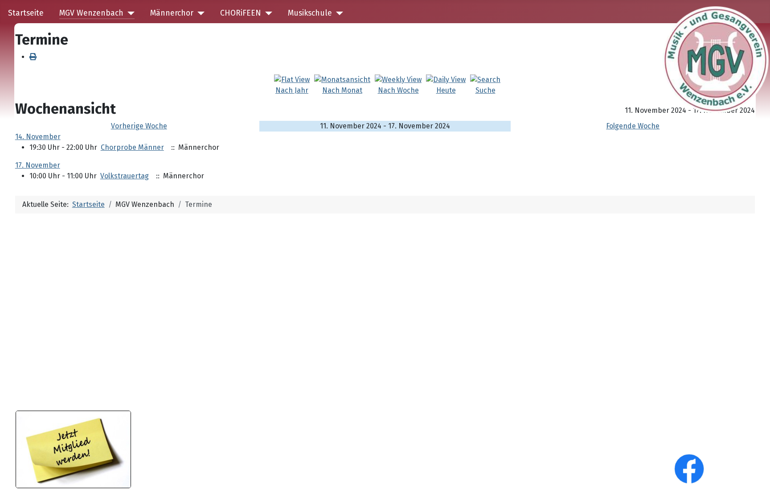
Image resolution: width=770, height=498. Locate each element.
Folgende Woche (632, 126)
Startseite (26, 13)
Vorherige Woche (139, 126)
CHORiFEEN (240, 13)
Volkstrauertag (124, 176)
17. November (37, 165)
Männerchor (171, 13)
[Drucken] (33, 57)
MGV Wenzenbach (91, 13)
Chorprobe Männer (132, 147)
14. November (38, 136)
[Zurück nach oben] (754, 481)
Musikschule (310, 13)
